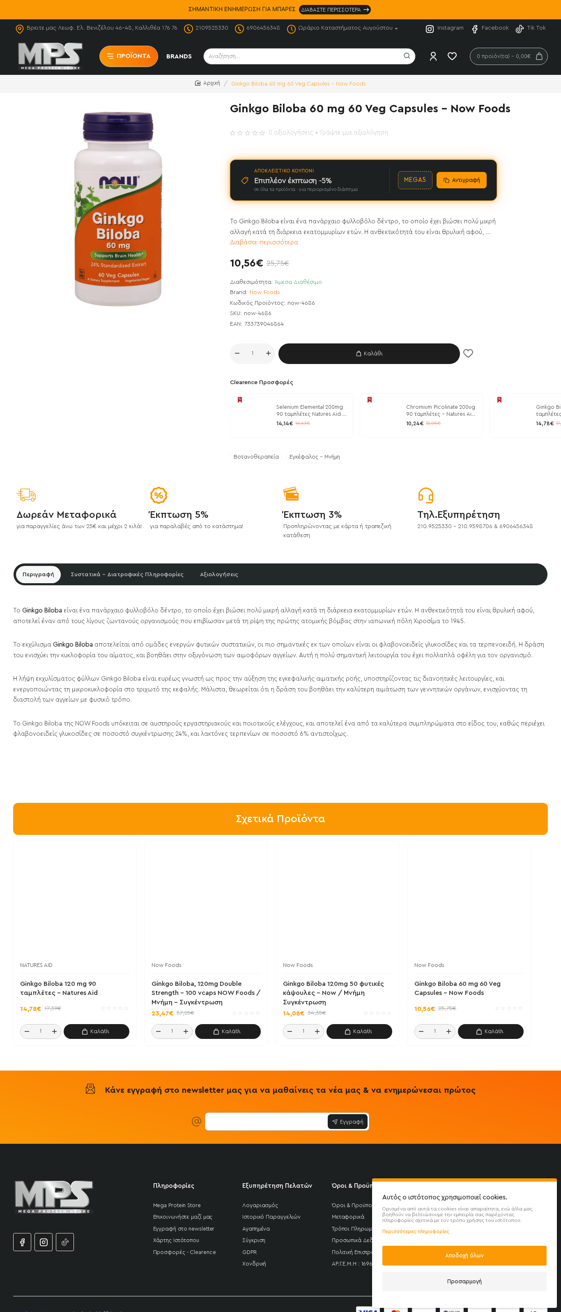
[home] (207, 83)
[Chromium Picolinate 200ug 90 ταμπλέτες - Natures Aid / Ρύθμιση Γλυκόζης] (381, 415)
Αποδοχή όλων (464, 1255)
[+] (268, 353)
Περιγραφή (38, 574)
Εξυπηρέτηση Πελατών (277, 1186)
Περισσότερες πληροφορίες (415, 1231)
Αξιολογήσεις (219, 574)
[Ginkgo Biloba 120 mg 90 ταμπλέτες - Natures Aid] (511, 415)
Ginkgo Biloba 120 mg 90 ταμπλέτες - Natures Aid (59, 988)
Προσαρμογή (464, 1281)
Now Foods (265, 292)
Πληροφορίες (173, 1186)
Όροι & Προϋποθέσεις (365, 1186)
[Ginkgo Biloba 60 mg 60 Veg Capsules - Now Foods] (469, 902)
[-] (237, 353)
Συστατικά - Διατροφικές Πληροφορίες (127, 574)
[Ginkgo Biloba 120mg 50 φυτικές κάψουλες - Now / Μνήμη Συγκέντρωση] (337, 902)
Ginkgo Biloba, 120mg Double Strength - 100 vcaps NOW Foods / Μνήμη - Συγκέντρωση (206, 993)
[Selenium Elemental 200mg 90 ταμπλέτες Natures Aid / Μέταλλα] (252, 415)
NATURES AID (36, 965)
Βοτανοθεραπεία (256, 457)
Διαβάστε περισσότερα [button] (264, 242)
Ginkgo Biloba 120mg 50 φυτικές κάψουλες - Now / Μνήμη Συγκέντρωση (333, 993)
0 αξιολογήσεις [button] (291, 133)
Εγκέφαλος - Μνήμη (315, 457)
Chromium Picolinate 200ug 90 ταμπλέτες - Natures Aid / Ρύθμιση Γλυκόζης (440, 411)
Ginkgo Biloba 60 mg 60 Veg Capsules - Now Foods (457, 988)
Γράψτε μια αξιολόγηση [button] (354, 133)
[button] (369, 353)
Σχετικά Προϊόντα (280, 819)
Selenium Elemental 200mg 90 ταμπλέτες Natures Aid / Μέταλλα (311, 411)
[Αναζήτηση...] (407, 56)
